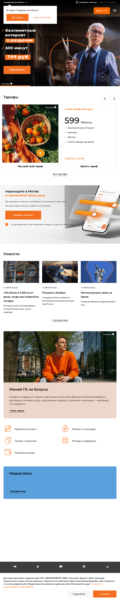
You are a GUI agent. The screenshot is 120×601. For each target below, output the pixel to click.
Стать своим (17, 410)
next (111, 527)
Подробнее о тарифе (74, 158)
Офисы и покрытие (107, 2)
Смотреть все (60, 319)
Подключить (17, 69)
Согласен (105, 594)
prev (8, 527)
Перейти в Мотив (23, 215)
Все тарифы (60, 173)
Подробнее (79, 594)
